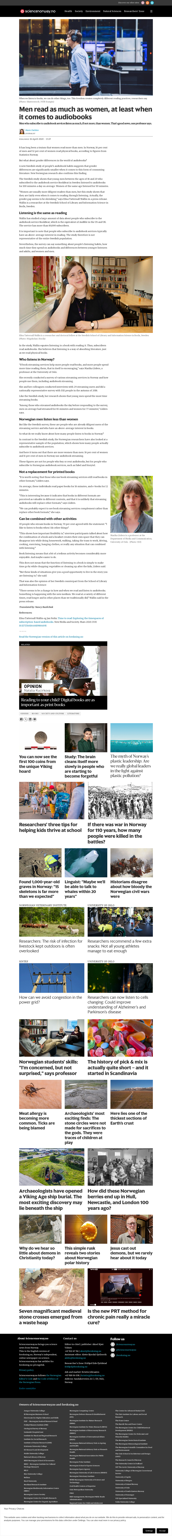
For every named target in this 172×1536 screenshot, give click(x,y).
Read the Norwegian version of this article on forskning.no (51, 636)
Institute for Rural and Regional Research (40, 1436)
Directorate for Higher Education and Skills (41, 1418)
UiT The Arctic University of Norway (129, 1467)
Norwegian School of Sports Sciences (85, 1466)
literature (73, 714)
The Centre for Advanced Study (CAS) (130, 1411)
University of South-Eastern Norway (129, 1491)
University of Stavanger (124, 1495)
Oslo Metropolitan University (81, 1490)
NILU (26, 1470)
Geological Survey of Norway (35, 1428)
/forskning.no (123, 1355)
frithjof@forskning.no (76, 1366)
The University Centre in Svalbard (128, 1464)
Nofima (27, 1477)
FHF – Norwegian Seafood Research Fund (40, 1421)
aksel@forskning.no (90, 1351)
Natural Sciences (112, 11)
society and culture (53, 714)
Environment (93, 11)
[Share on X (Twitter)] (26, 719)
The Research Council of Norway (128, 1460)
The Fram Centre (122, 1421)
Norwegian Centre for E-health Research (40, 1498)
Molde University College (34, 1453)
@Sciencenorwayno (126, 1350)
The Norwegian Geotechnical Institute (130, 1440)
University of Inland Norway (126, 1484)
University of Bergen (123, 1480)
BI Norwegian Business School (36, 1414)
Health (68, 11)
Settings (149, 1531)
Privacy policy (26, 1370)
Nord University (30, 1481)
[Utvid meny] (151, 11)
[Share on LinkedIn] (30, 719)
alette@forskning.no (75, 1358)
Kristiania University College (35, 1446)
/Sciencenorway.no (125, 1344)
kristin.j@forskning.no (93, 1375)
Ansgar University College (34, 1411)
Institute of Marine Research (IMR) (38, 1443)
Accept (162, 1531)
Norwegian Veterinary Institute (82, 1476)
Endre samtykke (27, 1388)
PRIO (72, 1493)
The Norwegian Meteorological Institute (131, 1444)
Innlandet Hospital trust (33, 1432)
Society (79, 11)
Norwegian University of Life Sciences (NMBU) (88, 1473)
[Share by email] (34, 719)
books (35, 714)
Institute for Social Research (35, 1439)
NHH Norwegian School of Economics (39, 1460)
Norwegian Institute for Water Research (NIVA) (88, 1427)
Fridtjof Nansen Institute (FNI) (36, 1425)
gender (24, 714)
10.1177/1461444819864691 (33, 625)
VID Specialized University (125, 1498)
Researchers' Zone (134, 11)
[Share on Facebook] (21, 719)
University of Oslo (122, 1488)
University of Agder (123, 1477)
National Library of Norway (34, 1457)
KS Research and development (36, 1450)
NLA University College (33, 1474)
